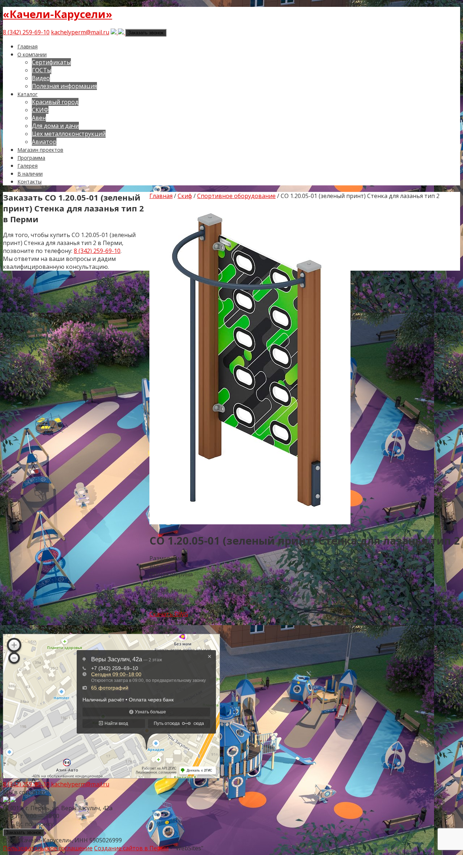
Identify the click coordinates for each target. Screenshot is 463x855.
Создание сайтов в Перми (131, 848)
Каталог (27, 94)
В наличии (30, 173)
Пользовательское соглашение (48, 848)
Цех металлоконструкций (69, 134)
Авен (39, 118)
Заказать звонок (145, 32)
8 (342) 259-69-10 (26, 32)
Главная (27, 46)
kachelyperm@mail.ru (80, 32)
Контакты (29, 181)
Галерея (27, 165)
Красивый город (55, 102)
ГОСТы (41, 70)
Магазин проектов (40, 149)
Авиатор (44, 142)
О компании (32, 54)
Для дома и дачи (55, 126)
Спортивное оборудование (236, 196)
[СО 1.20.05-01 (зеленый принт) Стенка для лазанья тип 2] (250, 522)
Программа (31, 157)
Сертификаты (51, 62)
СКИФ (40, 110)
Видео (41, 78)
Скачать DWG (168, 614)
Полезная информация (64, 86)
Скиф (185, 196)
